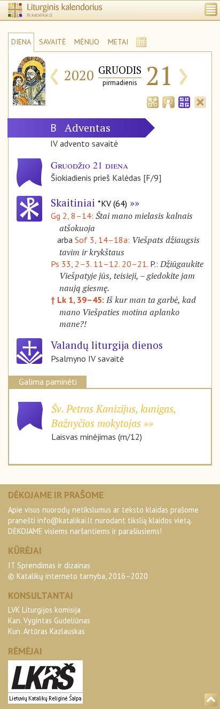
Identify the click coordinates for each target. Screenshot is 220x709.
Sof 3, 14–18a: (103, 239)
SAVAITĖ (52, 42)
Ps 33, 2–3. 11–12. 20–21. (99, 263)
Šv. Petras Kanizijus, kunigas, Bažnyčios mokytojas (113, 416)
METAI (118, 42)
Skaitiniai (89, 202)
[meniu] (211, 9)
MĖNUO (86, 42)
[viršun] (211, 699)
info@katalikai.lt (65, 520)
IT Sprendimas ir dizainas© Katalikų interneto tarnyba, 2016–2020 (78, 570)
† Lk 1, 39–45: (78, 299)
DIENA (21, 42)
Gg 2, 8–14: (73, 215)
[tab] (153, 101)
